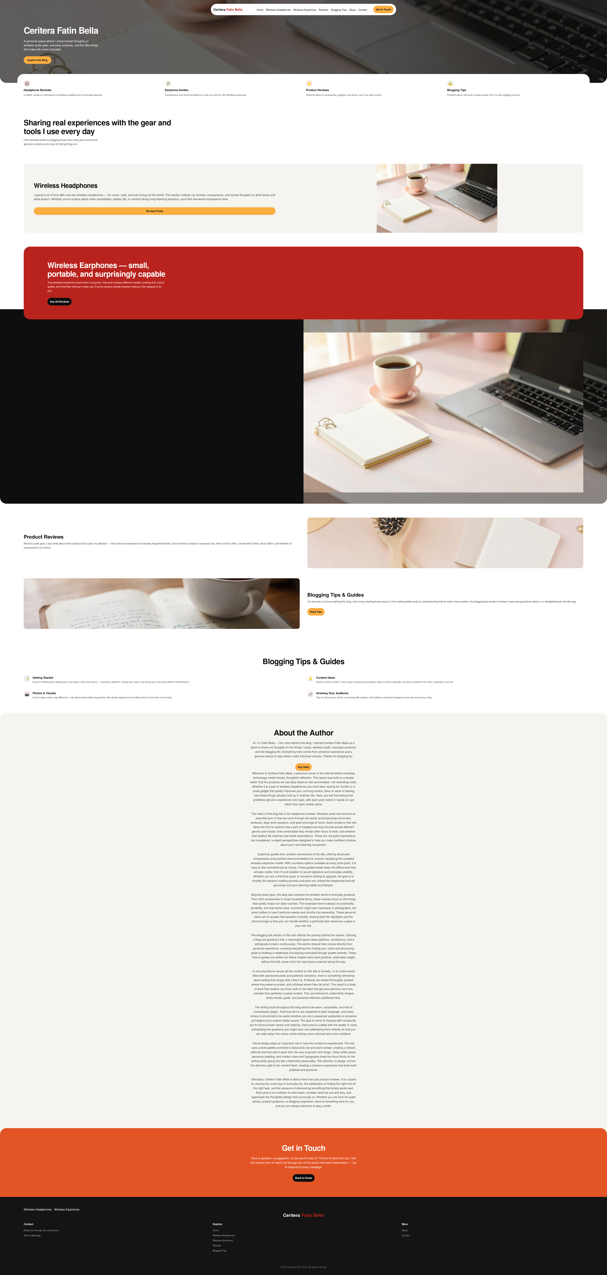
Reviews (323, 10)
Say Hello (303, 767)
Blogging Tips (339, 10)
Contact (362, 10)
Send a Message (32, 1235)
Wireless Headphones (278, 10)
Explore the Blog (38, 60)
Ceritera (227, 9)
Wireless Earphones (304, 10)
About (352, 10)
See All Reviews (59, 301)
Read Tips (316, 612)
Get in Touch (383, 9)
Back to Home (303, 1178)
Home (260, 10)
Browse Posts (154, 211)
